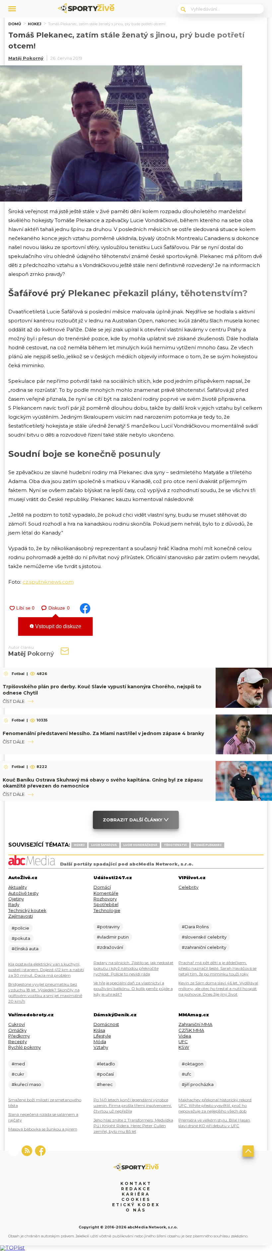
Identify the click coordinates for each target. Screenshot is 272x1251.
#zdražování (110, 947)
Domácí (102, 887)
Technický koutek (27, 910)
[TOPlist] (12, 1248)
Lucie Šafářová (104, 845)
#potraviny (108, 926)
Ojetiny (16, 898)
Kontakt (136, 1183)
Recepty (17, 1041)
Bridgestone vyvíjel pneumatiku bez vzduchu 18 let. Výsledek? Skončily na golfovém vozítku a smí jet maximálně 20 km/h (45, 993)
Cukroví (16, 1024)
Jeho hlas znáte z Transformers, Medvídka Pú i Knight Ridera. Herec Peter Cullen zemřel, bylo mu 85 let (133, 1126)
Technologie (107, 910)
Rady (13, 904)
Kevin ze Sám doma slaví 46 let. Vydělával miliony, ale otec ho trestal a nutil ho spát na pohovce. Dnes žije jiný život (218, 988)
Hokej (34, 24)
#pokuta (21, 938)
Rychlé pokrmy (24, 1047)
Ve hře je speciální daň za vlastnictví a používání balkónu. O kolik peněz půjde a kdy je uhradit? (133, 988)
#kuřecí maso (26, 1084)
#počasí (105, 1074)
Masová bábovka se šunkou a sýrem (42, 1128)
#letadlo (106, 1063)
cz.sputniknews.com (48, 582)
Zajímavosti (20, 916)
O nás (136, 1210)
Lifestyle (102, 1036)
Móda (100, 1041)
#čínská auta (25, 948)
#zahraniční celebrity (204, 947)
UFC (183, 1041)
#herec (105, 1084)
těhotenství (175, 845)
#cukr (18, 1074)
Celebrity (188, 887)
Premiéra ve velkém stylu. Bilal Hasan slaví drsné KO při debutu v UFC (214, 1123)
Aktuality (17, 887)
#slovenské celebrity (204, 937)
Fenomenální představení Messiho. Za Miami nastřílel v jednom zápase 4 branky (103, 733)
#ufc (186, 1074)
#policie (20, 928)
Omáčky (17, 1030)
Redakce (136, 1188)
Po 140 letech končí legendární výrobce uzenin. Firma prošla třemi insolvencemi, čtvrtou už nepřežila (133, 1105)
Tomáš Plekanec (207, 845)
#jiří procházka (198, 1084)
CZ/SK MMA (191, 1030)
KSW (183, 1047)
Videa (184, 1036)
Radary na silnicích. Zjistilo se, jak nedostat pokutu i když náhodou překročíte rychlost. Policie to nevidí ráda (133, 968)
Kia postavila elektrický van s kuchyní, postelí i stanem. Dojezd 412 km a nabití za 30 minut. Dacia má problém (46, 969)
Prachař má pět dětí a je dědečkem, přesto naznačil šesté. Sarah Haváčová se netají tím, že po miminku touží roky (217, 968)
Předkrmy (19, 1036)
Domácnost (106, 1024)
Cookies (136, 1199)
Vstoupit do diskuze (57, 626)
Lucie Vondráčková (140, 845)
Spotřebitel (106, 904)
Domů (14, 24)
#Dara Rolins (195, 926)
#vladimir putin (113, 937)
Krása (99, 1030)
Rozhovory (105, 898)
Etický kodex (136, 1204)
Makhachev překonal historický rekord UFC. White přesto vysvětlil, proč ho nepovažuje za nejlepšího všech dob (214, 1105)
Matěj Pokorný (25, 58)
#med (18, 1063)
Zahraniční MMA (195, 1024)
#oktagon (192, 1063)
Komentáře (106, 893)
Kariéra (136, 1194)
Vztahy (101, 1047)
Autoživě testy (23, 893)
